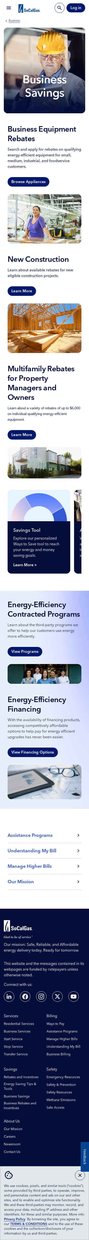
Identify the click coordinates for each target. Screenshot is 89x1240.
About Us (12, 1121)
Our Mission (13, 1129)
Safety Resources (59, 1092)
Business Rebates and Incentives (20, 1106)
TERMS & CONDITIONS (28, 1224)
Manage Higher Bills (62, 1039)
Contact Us (12, 1152)
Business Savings (16, 1096)
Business (14, 21)
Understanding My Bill (63, 1046)
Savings (10, 1069)
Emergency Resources (63, 1077)
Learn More (21, 291)
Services (11, 1016)
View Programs (24, 651)
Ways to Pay (55, 1024)
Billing (52, 1016)
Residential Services (19, 1024)
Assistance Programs (62, 1031)
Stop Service (13, 1046)
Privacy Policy (14, 1219)
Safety (52, 1069)
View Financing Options (32, 752)
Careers (9, 1136)
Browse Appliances (28, 182)
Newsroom (12, 1144)
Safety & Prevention (61, 1084)
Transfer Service (16, 1054)
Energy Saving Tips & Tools (20, 1086)
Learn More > (25, 565)
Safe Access (55, 1107)
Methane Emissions (61, 1100)
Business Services (17, 1031)
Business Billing (58, 1054)
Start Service (13, 1039)
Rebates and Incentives (21, 1077)
